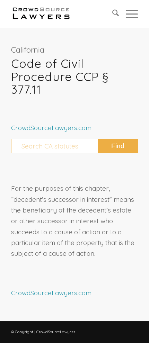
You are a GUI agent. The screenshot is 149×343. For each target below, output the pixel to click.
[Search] (112, 14)
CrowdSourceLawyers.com (51, 128)
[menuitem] (112, 14)
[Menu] (128, 14)
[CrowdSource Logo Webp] (61, 14)
